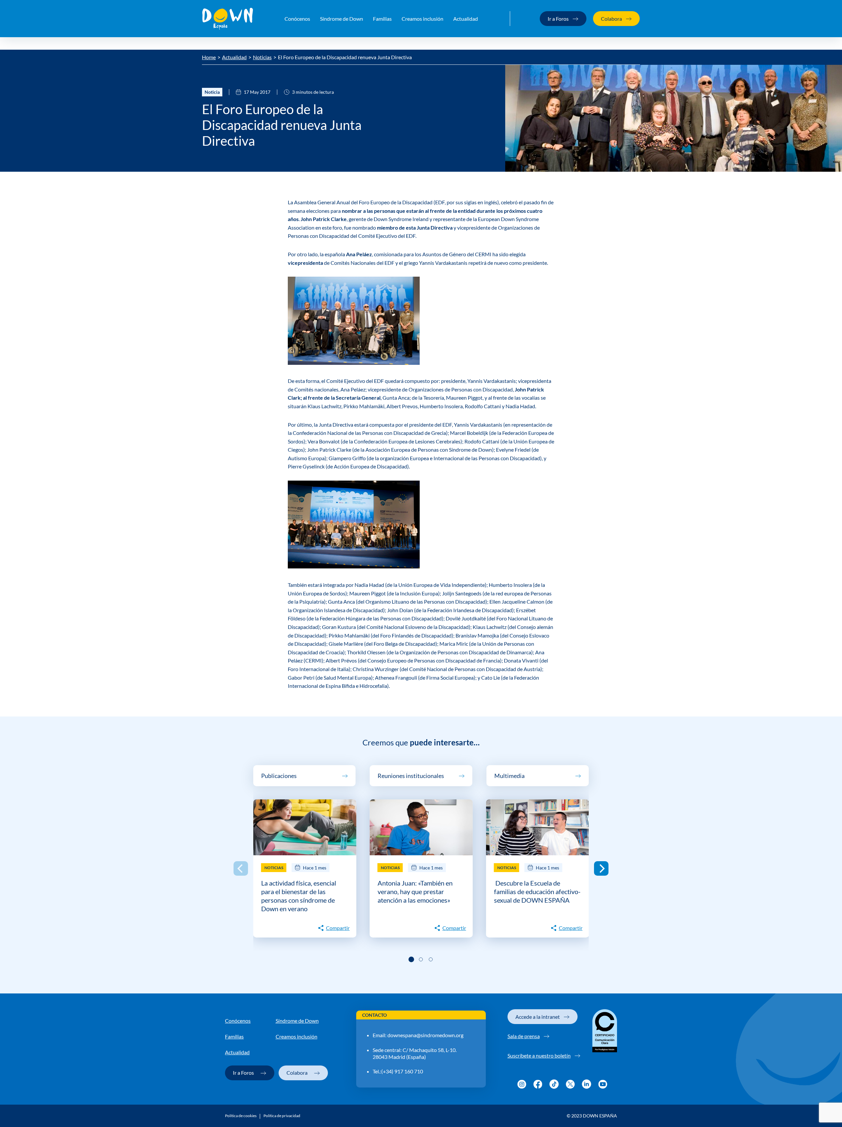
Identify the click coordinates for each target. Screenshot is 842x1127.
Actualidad (465, 18)
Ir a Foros (558, 18)
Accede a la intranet (537, 1017)
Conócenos (297, 18)
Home (209, 57)
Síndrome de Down (341, 18)
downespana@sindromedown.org (425, 1035)
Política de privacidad (281, 1116)
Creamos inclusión (422, 18)
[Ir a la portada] (227, 19)
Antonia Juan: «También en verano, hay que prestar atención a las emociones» (415, 891)
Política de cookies (241, 1116)
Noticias (262, 57)
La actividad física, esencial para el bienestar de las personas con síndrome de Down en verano (298, 896)
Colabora (611, 18)
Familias (382, 18)
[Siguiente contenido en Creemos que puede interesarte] (601, 868)
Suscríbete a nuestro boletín (539, 1055)
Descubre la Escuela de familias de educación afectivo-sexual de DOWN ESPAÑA (537, 891)
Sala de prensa (524, 1036)
